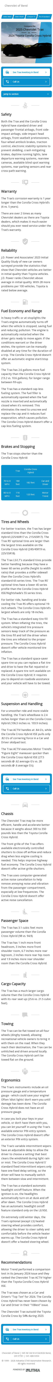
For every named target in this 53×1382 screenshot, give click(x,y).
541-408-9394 (32, 1356)
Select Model (19, 17)
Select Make (7, 17)
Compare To (31, 17)
